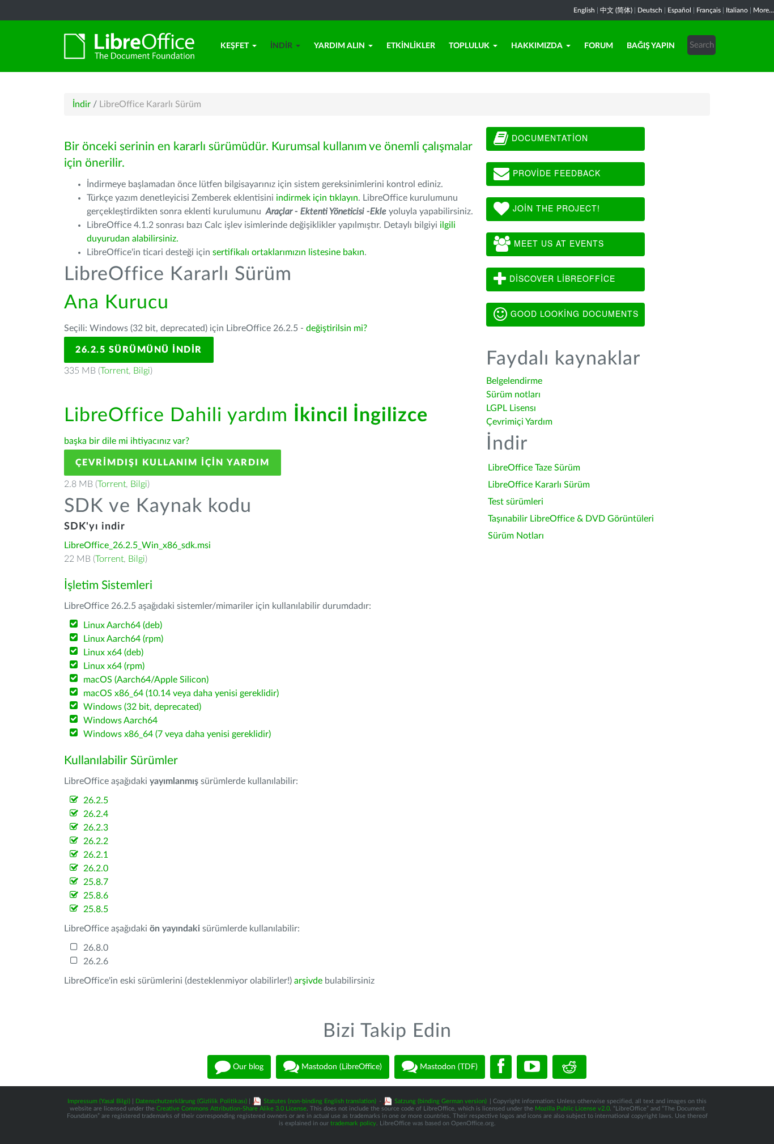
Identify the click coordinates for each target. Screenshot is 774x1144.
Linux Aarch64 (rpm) (123, 638)
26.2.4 (95, 814)
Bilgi (141, 370)
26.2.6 (95, 961)
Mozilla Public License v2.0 (572, 1108)
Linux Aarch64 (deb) (122, 625)
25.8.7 (95, 882)
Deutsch (649, 10)
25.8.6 (95, 895)
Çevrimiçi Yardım (519, 421)
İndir (281, 46)
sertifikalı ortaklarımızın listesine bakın (288, 252)
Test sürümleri (515, 501)
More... (763, 10)
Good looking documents (573, 313)
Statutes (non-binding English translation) (319, 1101)
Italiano (737, 10)
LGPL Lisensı (511, 408)
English (584, 10)
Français (708, 10)
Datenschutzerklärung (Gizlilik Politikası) (191, 1101)
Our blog (247, 1066)
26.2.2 (95, 841)
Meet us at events (557, 243)
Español (679, 10)
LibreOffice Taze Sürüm (534, 467)
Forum (598, 46)
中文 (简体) (616, 10)
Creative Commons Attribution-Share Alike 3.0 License (231, 1108)
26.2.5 (95, 800)
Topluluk (469, 46)
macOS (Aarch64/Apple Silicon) (146, 679)
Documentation (548, 137)
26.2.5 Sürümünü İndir (138, 349)
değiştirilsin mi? (336, 328)
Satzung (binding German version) (440, 1101)
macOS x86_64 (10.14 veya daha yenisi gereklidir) (181, 693)
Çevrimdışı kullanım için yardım (172, 462)
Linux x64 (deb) (113, 652)
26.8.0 (95, 947)
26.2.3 (95, 827)
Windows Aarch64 (120, 720)
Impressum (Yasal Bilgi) (98, 1101)
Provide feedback (555, 173)
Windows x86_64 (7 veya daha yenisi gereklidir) (177, 734)
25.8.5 (95, 909)
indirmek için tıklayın (317, 197)
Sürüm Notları (516, 535)
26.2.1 (95, 854)
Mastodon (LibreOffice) (340, 1066)
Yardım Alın (339, 46)
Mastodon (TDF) (448, 1066)
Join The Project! (555, 208)
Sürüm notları (513, 394)
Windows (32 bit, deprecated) (142, 706)
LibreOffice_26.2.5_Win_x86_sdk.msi (137, 545)
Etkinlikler (410, 46)
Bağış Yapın (651, 46)
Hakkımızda (537, 46)
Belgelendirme (514, 380)
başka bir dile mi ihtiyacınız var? (126, 441)
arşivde (308, 980)
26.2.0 (95, 868)
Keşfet (234, 46)
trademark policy (353, 1123)
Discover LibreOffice (561, 278)
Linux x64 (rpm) (113, 666)
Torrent (114, 370)
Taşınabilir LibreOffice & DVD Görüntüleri (571, 518)
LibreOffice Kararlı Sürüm (539, 484)
